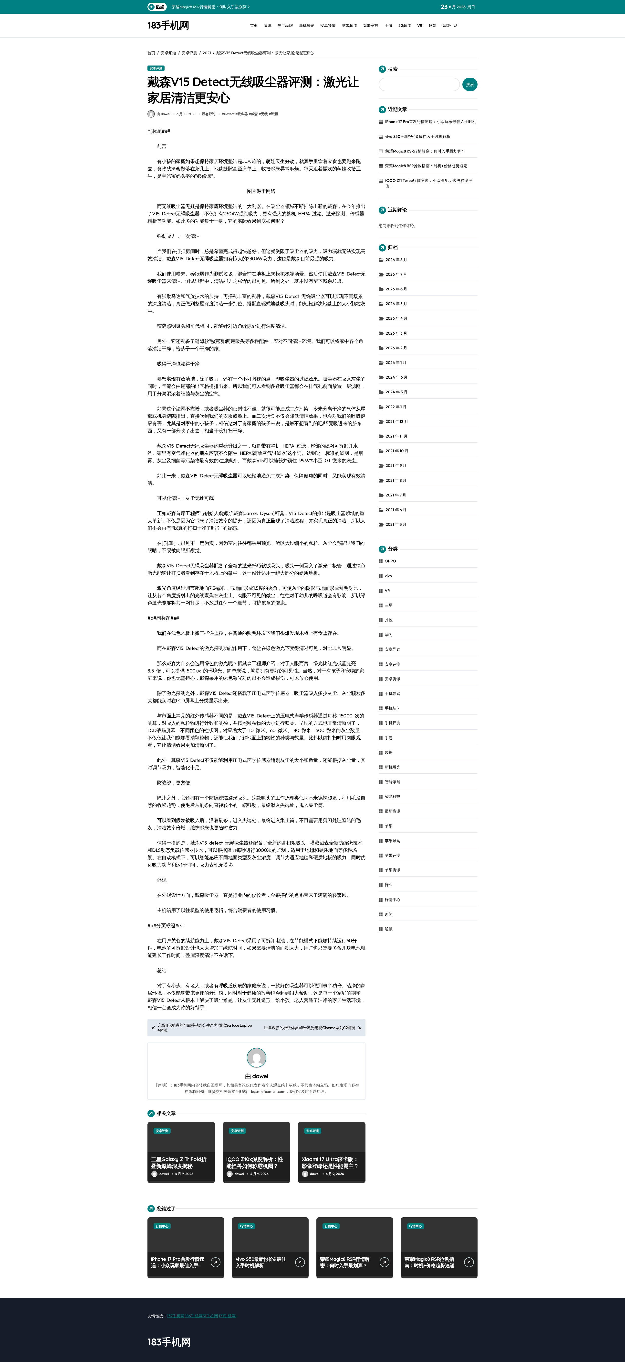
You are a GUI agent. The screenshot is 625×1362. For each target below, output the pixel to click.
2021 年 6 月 (396, 509)
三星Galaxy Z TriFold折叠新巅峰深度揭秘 (178, 1163)
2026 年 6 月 (396, 288)
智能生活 (450, 25)
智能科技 (393, 796)
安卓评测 (156, 68)
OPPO (390, 561)
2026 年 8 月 (396, 259)
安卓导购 (393, 649)
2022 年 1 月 (396, 406)
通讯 (389, 928)
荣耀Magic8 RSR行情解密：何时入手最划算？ (425, 151)
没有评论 (209, 114)
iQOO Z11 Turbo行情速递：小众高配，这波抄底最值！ (428, 183)
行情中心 (393, 899)
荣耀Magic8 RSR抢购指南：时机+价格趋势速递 (426, 165)
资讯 (267, 25)
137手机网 (175, 1315)
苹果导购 (393, 840)
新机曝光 (306, 25)
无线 (264, 114)
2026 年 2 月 (396, 347)
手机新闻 (393, 708)
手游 (388, 25)
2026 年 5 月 (396, 303)
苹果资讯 (393, 870)
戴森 (254, 114)
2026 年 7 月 (396, 274)
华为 (389, 634)
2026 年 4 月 (397, 318)
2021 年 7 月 (396, 495)
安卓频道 (327, 25)
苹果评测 (393, 855)
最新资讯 (393, 811)
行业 (389, 884)
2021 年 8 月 (396, 480)
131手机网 (227, 1315)
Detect (229, 114)
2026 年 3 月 (396, 333)
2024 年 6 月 (397, 377)
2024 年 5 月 (397, 391)
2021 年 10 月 (397, 450)
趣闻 (432, 25)
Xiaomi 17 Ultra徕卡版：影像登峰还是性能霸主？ (330, 1163)
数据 (389, 752)
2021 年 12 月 (397, 421)
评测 (274, 114)
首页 (254, 25)
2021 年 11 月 (396, 436)
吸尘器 (243, 114)
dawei (260, 1076)
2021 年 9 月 (396, 465)
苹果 (389, 826)
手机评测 (393, 722)
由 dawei (163, 114)
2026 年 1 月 (396, 362)
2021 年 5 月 (396, 524)
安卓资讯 (393, 678)
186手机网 (194, 1315)
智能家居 (370, 25)
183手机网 (168, 25)
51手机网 (210, 1315)
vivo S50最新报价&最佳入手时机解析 (417, 136)
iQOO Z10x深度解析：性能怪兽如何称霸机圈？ (254, 1163)
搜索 (393, 69)
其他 (389, 619)
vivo (388, 575)
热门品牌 (285, 25)
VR (419, 25)
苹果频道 (349, 25)
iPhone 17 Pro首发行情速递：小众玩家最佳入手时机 (430, 121)
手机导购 (393, 693)
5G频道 (404, 25)
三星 (389, 605)
